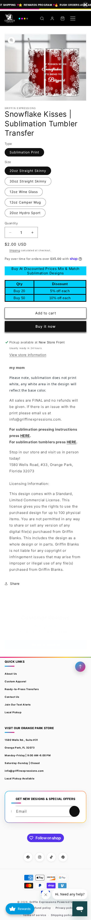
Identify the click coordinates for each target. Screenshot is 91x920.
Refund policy (41, 907)
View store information (27, 355)
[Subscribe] (74, 811)
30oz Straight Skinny (28, 181)
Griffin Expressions (42, 902)
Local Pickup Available (19, 778)
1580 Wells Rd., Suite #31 (21, 740)
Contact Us (12, 696)
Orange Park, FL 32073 (20, 747)
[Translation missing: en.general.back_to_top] (80, 667)
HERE (25, 435)
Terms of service (34, 915)
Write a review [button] (45, 644)
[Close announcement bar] (85, 4)
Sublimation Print (24, 152)
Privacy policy (65, 907)
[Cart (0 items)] (62, 18)
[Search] (42, 18)
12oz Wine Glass (24, 192)
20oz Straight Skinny (28, 171)
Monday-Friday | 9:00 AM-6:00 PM (28, 755)
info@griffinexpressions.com (24, 770)
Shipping (14, 250)
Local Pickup (13, 712)
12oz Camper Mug (25, 202)
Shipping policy (62, 915)
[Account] (52, 18)
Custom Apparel (15, 681)
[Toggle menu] (72, 18)
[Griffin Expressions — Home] (16, 18)
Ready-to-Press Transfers (22, 689)
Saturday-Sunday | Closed (22, 763)
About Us (11, 673)
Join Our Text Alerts (18, 704)
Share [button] (15, 583)
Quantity (11, 223)
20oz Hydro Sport (25, 213)
